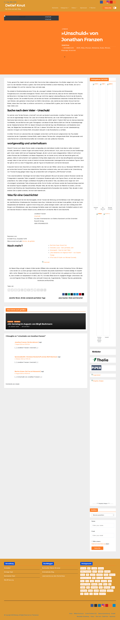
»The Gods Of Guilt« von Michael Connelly (63, 257)
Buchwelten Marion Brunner (51, 568)
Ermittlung (107, 571)
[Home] (49, 8)
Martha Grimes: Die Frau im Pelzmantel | (28, 371)
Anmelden (7, 568)
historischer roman (86, 578)
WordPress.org (9, 580)
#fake (83, 48)
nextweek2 (17, 321)
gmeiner (92, 574)
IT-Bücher (92, 7)
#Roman (107, 48)
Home (70, 613)
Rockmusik (84, 590)
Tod (91, 593)
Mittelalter (94, 584)
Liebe (91, 581)
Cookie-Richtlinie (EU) (91, 613)
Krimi (87, 581)
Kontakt (113, 613)
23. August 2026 (14, 326)
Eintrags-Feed (8, 572)
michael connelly (85, 584)
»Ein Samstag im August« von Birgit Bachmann (29, 324)
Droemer (100, 568)
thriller (86, 593)
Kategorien (64, 7)
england (100, 571)
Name (93, 521)
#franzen (88, 48)
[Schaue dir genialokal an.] (96, 351)
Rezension (107, 587)
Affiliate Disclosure (79, 613)
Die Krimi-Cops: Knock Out (58, 245)
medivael (103, 581)
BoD (89, 568)
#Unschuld (72, 50)
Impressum (83, 7)
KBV (94, 578)
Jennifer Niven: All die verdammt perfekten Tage (27, 298)
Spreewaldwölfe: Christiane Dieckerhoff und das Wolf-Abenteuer (36, 357)
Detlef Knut (15, 5)
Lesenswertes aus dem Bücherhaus (53, 576)
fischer (82, 574)
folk (87, 574)
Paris (88, 587)
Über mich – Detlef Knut (102, 616)
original (83, 587)
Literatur (65, 29)
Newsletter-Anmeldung (83, 616)
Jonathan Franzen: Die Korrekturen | (27, 342)
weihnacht (102, 593)
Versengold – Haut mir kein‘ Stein (60, 250)
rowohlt (96, 590)
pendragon (94, 587)
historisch (112, 574)
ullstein (96, 593)
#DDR (78, 48)
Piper (100, 587)
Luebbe (97, 581)
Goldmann (99, 574)
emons (94, 571)
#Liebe (102, 48)
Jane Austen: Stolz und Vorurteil (70, 298)
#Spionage (64, 50)
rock (113, 587)
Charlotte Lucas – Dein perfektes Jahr (62, 248)
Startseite (55, 7)
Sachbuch (103, 590)
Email (93, 531)
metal (109, 581)
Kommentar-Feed (9, 576)
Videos (74, 7)
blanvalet (83, 568)
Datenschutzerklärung (98, 544)
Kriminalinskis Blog (48, 572)
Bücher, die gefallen (28, 241)
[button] (100, 8)
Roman (90, 590)
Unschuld (37, 216)
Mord (100, 584)
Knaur (82, 581)
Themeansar (35, 615)
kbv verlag (100, 578)
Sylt (82, 593)
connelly (94, 568)
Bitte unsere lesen (100, 543)
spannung (110, 590)
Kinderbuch (108, 578)
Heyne (106, 574)
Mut (110, 584)
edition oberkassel (86, 571)
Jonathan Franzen (64, 115)
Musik (105, 584)
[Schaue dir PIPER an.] (96, 367)
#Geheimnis (95, 48)
